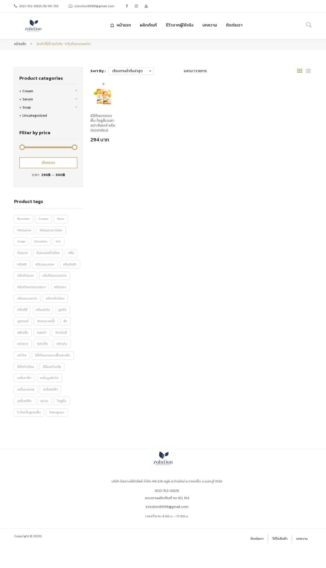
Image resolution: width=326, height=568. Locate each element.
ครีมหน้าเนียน (55, 298)
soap (21, 241)
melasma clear (51, 230)
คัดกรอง (48, 162)
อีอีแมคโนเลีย (52, 366)
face (60, 218)
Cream (27, 91)
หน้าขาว (22, 343)
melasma (24, 230)
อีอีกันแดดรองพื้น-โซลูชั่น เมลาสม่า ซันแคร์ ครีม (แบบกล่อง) (102, 123)
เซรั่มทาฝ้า (24, 377)
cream (43, 218)
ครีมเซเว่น (43, 309)
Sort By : (98, 71)
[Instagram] (136, 6)
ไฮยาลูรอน (56, 412)
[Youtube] (146, 6)
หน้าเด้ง (62, 343)
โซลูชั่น (61, 400)
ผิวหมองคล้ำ (46, 321)
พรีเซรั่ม (22, 332)
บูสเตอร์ (23, 321)
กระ (58, 241)
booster (23, 218)
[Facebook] (127, 6)
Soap (26, 107)
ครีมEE (22, 264)
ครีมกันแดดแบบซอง (31, 287)
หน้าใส (21, 355)
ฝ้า (65, 321)
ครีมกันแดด (25, 275)
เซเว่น (44, 400)
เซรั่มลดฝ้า (50, 389)
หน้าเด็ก (42, 343)
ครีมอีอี (22, 309)
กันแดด (22, 252)
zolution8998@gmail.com (166, 506)
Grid (300, 71)
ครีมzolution (45, 264)
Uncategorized (34, 115)
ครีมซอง (60, 287)
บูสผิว (62, 309)
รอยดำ (42, 332)
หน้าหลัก (20, 44)
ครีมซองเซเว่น (27, 298)
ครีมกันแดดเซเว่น (54, 275)
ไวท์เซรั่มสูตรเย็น (29, 412)
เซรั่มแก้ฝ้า (24, 400)
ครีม (71, 252)
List (308, 71)
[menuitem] (120, 25)
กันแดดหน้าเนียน (48, 252)
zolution (40, 241)
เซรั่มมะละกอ (25, 389)
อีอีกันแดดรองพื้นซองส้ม (52, 355)
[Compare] (105, 107)
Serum (27, 99)
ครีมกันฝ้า (70, 264)
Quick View (105, 97)
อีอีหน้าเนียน (25, 366)
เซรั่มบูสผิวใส (49, 377)
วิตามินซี (61, 332)
